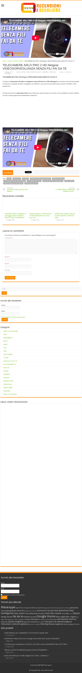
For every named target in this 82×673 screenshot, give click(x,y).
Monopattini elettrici (44, 619)
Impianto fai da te (58, 178)
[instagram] (44, 667)
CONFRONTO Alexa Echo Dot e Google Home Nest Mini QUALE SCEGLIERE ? (32, 639)
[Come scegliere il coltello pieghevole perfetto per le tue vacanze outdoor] (47, 484)
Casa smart (19, 613)
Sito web (7, 270)
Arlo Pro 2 (17, 178)
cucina (71, 613)
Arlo (9, 178)
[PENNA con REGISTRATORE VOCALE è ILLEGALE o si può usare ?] (73, 427)
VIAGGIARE (6, 391)
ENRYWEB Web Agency (45, 665)
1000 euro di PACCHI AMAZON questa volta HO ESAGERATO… (26, 650)
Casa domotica (61, 610)
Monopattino (53, 619)
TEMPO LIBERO (8, 387)
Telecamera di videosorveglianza (14, 181)
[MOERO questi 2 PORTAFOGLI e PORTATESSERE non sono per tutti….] (60, 418)
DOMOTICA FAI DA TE (36, 72)
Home (4, 61)
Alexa (4, 607)
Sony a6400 (41, 622)
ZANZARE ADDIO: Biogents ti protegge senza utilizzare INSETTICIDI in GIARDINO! (15, 216)
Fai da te (25, 178)
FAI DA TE (6, 367)
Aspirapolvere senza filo (30, 611)
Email (7, 263)
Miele (36, 619)
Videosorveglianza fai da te (71, 624)
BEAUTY (5, 341)
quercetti (27, 622)
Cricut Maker (65, 613)
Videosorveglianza (31, 183)
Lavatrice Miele (29, 619)
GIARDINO (45, 72)
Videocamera (69, 181)
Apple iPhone (20, 608)
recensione (34, 622)
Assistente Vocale (45, 610)
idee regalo (71, 617)
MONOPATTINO (8, 381)
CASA (5, 348)
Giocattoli (33, 617)
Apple (12, 607)
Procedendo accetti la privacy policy (14, 317)
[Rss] (38, 667)
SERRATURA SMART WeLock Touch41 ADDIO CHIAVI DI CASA (65, 216)
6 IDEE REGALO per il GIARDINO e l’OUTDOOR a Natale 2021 (26, 633)
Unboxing (44, 624)
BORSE (5, 344)
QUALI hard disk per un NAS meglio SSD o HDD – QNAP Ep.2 (26, 656)
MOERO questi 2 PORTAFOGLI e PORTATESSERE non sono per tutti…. (40, 216)
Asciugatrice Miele (29, 608)
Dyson (76, 613)
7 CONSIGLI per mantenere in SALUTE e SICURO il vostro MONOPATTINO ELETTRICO (35, 644)
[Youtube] (42, 667)
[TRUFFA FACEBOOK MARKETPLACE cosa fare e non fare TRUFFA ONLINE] (60, 427)
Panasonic (4, 622)
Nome (7, 257)
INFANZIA (6, 377)
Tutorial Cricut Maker (34, 624)
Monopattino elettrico (67, 619)
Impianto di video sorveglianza (40, 178)
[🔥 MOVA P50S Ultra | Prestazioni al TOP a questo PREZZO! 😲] (8, 408)
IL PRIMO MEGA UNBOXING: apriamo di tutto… (65, 189)
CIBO (5, 351)
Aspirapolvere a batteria (49, 608)
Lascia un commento (65, 72)
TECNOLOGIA (52, 72)
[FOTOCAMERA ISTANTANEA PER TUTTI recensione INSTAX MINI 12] (60, 436)
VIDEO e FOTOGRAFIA (10, 394)
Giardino (26, 617)
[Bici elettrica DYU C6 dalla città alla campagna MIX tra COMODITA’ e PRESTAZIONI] (73, 408)
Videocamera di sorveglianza (13, 183)
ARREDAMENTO (8, 338)
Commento (9, 238)
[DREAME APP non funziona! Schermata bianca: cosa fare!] (21, 408)
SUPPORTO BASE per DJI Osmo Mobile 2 (17, 189)
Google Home (46, 616)
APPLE (5, 334)
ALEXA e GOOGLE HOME (15, 61)
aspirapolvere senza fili (14, 611)
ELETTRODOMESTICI (9, 364)
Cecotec (41, 613)
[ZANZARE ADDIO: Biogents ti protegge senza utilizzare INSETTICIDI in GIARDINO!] (60, 408)
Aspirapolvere (39, 608)
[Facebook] (40, 667)
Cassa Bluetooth (31, 613)
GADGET (6, 371)
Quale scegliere (15, 621)
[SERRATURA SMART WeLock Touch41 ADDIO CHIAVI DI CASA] (73, 418)
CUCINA (5, 358)
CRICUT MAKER (8, 354)
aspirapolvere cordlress (62, 608)
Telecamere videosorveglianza (53, 181)
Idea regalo (60, 617)
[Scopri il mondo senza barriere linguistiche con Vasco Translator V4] (34, 408)
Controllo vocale (53, 613)
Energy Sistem (6, 617)
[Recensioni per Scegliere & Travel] (41, 7)
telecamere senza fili (34, 181)
